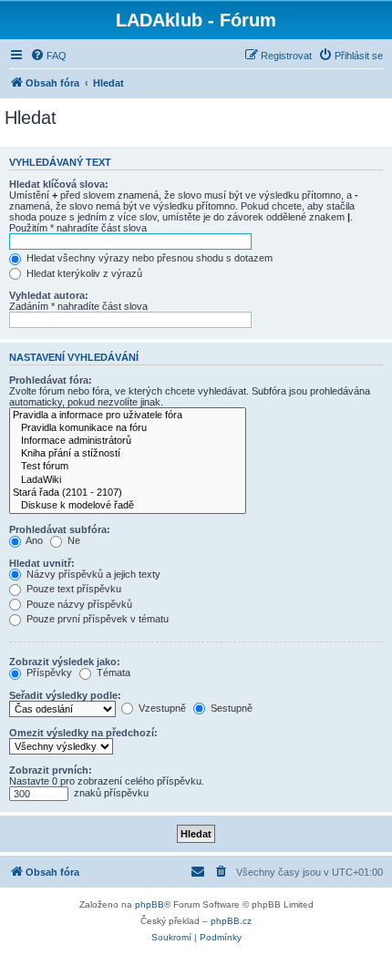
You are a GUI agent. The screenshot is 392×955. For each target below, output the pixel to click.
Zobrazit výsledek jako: (64, 661)
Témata (112, 672)
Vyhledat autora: (48, 295)
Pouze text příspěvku (72, 588)
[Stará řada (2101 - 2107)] (127, 493)
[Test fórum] (127, 466)
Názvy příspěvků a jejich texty (92, 574)
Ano (33, 540)
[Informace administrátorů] (127, 441)
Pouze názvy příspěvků (78, 604)
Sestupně (230, 708)
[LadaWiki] (127, 480)
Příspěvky (48, 672)
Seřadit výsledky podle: (65, 695)
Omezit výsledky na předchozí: (83, 732)
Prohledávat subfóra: (59, 529)
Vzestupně (161, 708)
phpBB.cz (231, 921)
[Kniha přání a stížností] (127, 453)
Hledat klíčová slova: (58, 184)
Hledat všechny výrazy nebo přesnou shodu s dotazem (148, 257)
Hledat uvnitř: (42, 563)
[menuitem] (48, 56)
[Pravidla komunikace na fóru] (127, 428)
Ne (72, 540)
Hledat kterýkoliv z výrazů (83, 273)
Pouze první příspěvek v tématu (96, 618)
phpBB (149, 904)
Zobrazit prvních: (50, 770)
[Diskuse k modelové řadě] (127, 505)
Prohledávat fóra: (50, 380)
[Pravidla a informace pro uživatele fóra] (127, 415)
